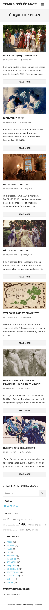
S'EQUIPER (11, 566)
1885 (25, 520)
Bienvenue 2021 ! (13, 118)
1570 (33, 530)
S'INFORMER (12, 569)
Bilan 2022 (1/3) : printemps (20, 55)
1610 (7, 530)
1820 (32, 525)
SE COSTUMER (13, 572)
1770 (44, 525)
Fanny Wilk (27, 59)
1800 (28, 530)
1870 (4, 530)
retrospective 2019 (15, 184)
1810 (36, 525)
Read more (24, 82)
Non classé (12, 555)
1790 (4, 519)
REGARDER (12, 562)
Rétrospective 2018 (15, 250)
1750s (30, 519)
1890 (29, 525)
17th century (13, 519)
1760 (36, 530)
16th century (14, 530)
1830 (22, 519)
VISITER (10, 582)
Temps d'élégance (20, 4)
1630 (20, 530)
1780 (22, 524)
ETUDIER (10, 545)
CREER (10, 542)
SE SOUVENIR (13, 576)
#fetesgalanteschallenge (11, 525)
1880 (23, 530)
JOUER (10, 549)
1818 (40, 525)
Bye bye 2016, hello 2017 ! (19, 448)
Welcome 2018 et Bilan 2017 (21, 313)
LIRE (9, 552)
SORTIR (10, 579)
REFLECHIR (11, 559)
